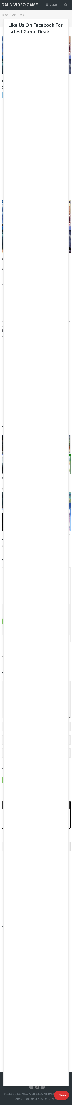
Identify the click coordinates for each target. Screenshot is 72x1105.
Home (5, 15)
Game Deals (17, 15)
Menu (53, 5)
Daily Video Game (20, 4)
